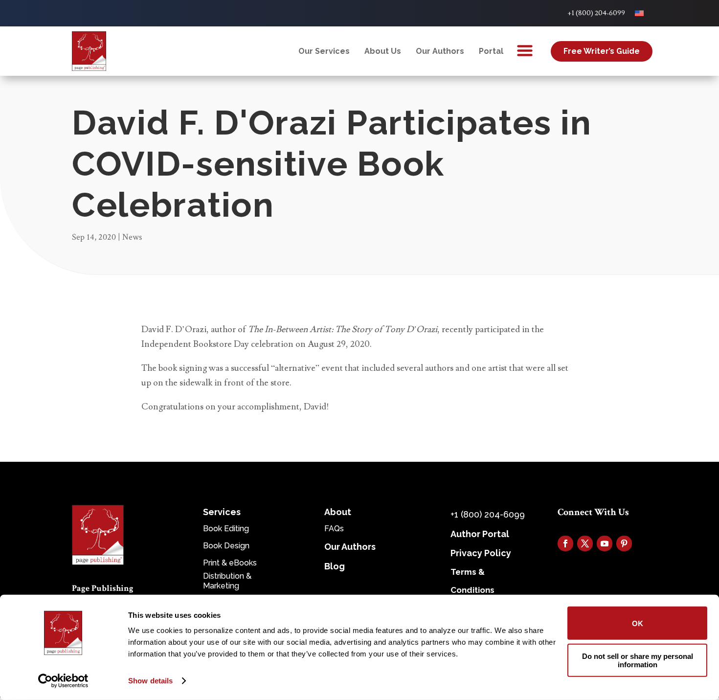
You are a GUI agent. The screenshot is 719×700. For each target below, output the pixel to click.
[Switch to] (639, 13)
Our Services (324, 51)
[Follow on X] (585, 543)
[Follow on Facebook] (565, 543)
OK (637, 623)
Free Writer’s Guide (601, 51)
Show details (150, 681)
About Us (382, 51)
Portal (491, 51)
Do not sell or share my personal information (637, 660)
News (132, 237)
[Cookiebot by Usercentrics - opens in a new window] (63, 681)
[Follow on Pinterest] (624, 543)
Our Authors (440, 51)
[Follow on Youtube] (604, 543)
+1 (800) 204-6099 (596, 13)
